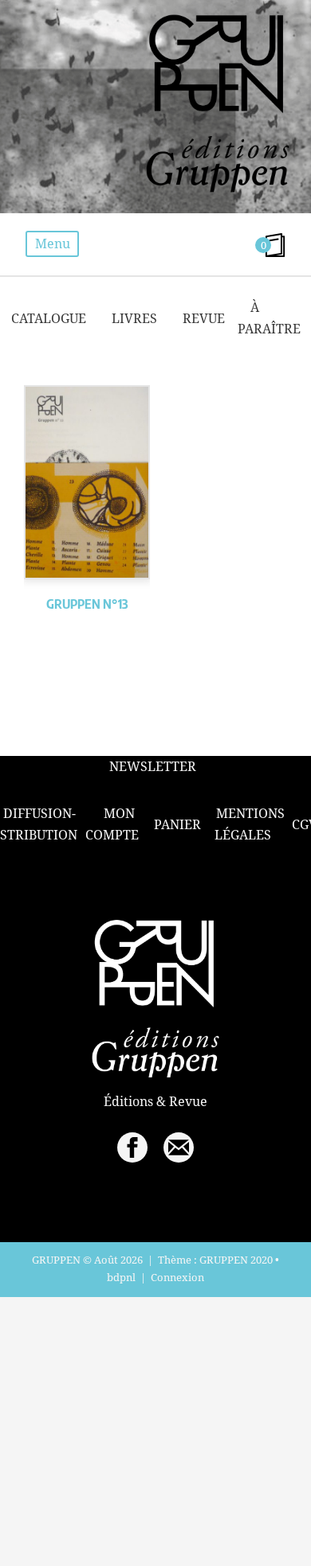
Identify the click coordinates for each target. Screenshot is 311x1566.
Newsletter (152, 766)
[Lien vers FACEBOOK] (132, 1147)
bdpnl (121, 1277)
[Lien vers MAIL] (178, 1147)
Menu (52, 243)
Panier (177, 824)
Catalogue (48, 318)
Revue (204, 318)
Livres (134, 318)
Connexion (177, 1277)
